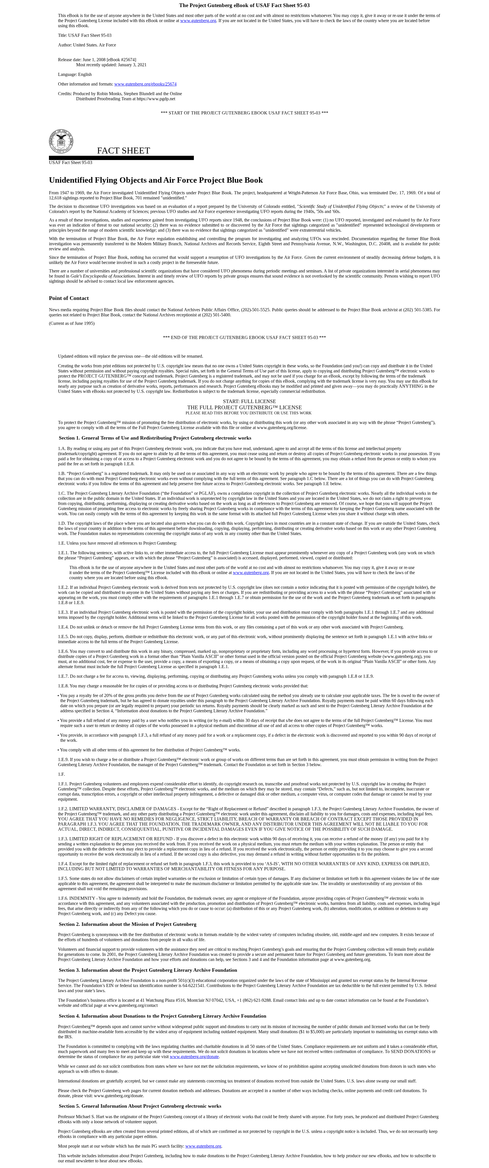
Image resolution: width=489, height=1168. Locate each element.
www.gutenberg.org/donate (194, 1056)
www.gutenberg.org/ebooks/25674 (145, 84)
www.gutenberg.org (198, 20)
